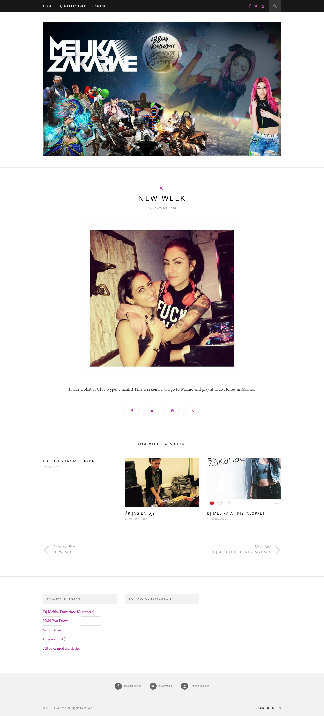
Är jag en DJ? (140, 513)
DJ (162, 188)
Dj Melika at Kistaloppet (236, 513)
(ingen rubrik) (54, 639)
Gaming (99, 6)
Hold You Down (56, 621)
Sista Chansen (54, 630)
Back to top (267, 708)
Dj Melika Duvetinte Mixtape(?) (68, 612)
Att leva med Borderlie (61, 648)
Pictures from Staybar (70, 461)
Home (48, 6)
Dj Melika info (73, 6)
